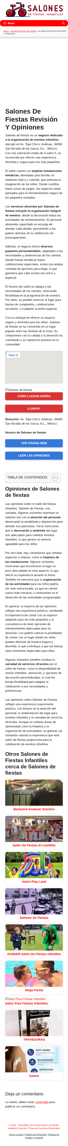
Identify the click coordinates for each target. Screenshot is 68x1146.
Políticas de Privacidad (36, 1134)
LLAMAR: (34, 408)
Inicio (6, 31)
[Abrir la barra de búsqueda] (63, 23)
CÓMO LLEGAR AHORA (34, 396)
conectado (41, 1102)
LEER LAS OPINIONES (34, 455)
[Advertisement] (34, 73)
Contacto (39, 1138)
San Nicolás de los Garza (23, 31)
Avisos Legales (16, 1134)
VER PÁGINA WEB (34, 443)
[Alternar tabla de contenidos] (53, 478)
